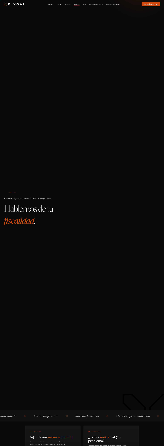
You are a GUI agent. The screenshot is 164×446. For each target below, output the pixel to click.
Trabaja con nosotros (96, 4)
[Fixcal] (14, 4)
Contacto (76, 4)
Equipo (59, 4)
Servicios (67, 4)
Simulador (50, 4)
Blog (84, 4)
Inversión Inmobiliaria (112, 4)
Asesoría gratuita (151, 4)
